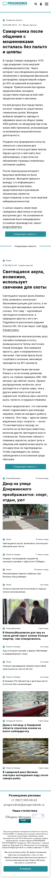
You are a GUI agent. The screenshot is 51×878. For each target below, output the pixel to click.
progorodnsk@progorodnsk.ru (24, 804)
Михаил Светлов (29, 25)
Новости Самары (13, 554)
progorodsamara (12, 226)
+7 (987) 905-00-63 (24, 800)
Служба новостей (25, 265)
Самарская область (14, 20)
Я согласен (25, 869)
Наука (8, 260)
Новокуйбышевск (13, 478)
